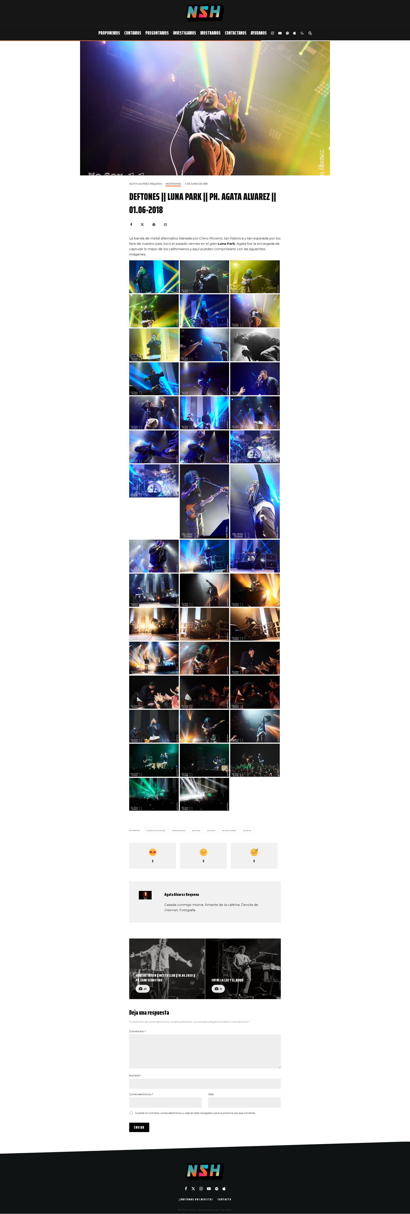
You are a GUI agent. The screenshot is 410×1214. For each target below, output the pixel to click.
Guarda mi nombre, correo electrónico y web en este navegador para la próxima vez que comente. (195, 1113)
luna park (230, 830)
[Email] (165, 224)
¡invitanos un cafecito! (196, 1199)
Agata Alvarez (156, 830)
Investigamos (184, 33)
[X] (193, 1189)
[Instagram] (272, 33)
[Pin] (153, 224)
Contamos (132, 33)
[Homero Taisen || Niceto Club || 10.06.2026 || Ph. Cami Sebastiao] (167, 969)
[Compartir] (131, 224)
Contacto (224, 1199)
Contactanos (235, 33)
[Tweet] (142, 224)
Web (211, 1094)
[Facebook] (186, 1189)
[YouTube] (280, 33)
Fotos (197, 830)
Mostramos (210, 33)
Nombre (135, 1075)
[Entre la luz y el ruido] (243, 969)
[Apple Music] (294, 33)
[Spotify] (287, 33)
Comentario (137, 1031)
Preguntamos (157, 33)
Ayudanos (259, 33)
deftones (179, 830)
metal (248, 830)
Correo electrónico (141, 1094)
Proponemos (109, 33)
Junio (212, 830)
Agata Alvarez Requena (145, 183)
